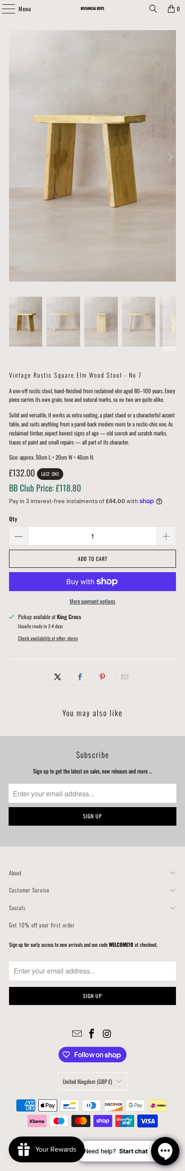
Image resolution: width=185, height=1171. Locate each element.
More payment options (92, 601)
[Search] (153, 8)
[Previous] (15, 157)
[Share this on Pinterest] (102, 677)
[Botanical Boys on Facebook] (92, 1034)
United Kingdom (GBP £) (87, 1081)
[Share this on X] (57, 677)
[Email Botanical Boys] (77, 1034)
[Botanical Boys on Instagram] (107, 1034)
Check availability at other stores (48, 638)
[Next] (169, 157)
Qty (13, 518)
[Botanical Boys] (92, 8)
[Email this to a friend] (125, 677)
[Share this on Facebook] (80, 677)
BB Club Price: (45, 487)
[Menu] (4, 8)
